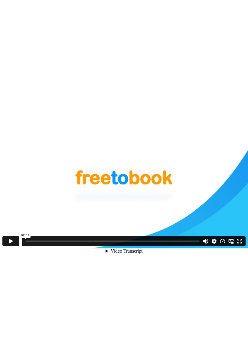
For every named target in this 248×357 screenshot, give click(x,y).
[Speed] (222, 241)
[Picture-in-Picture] (231, 241)
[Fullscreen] (239, 241)
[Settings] (214, 241)
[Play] (10, 241)
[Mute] (205, 241)
